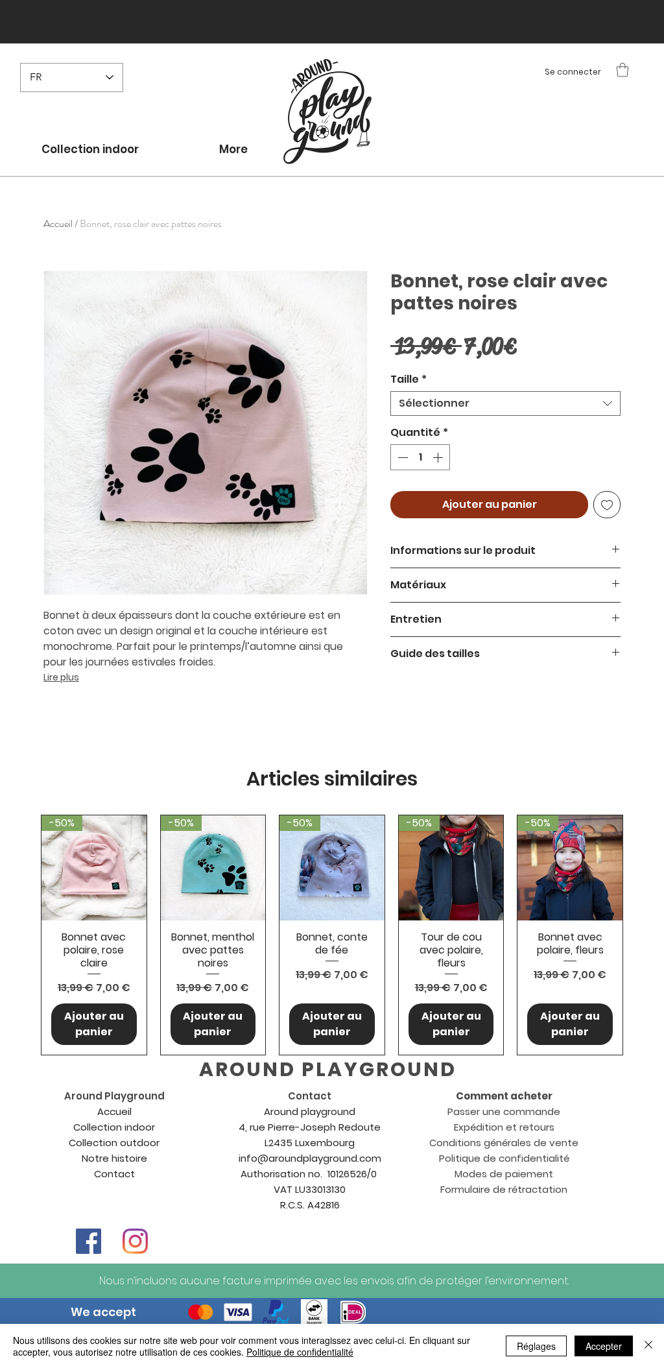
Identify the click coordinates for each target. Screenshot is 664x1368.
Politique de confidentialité (299, 1351)
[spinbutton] (420, 457)
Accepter (604, 1345)
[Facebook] (88, 1241)
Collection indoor (114, 1127)
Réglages (536, 1345)
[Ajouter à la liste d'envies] (607, 504)
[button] (622, 70)
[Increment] (439, 457)
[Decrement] (401, 457)
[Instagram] (135, 1241)
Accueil (58, 223)
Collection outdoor (114, 1142)
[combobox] (505, 403)
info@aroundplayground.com (310, 1158)
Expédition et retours (504, 1127)
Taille (408, 379)
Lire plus (61, 677)
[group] (332, 934)
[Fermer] (648, 1346)
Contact (114, 1174)
